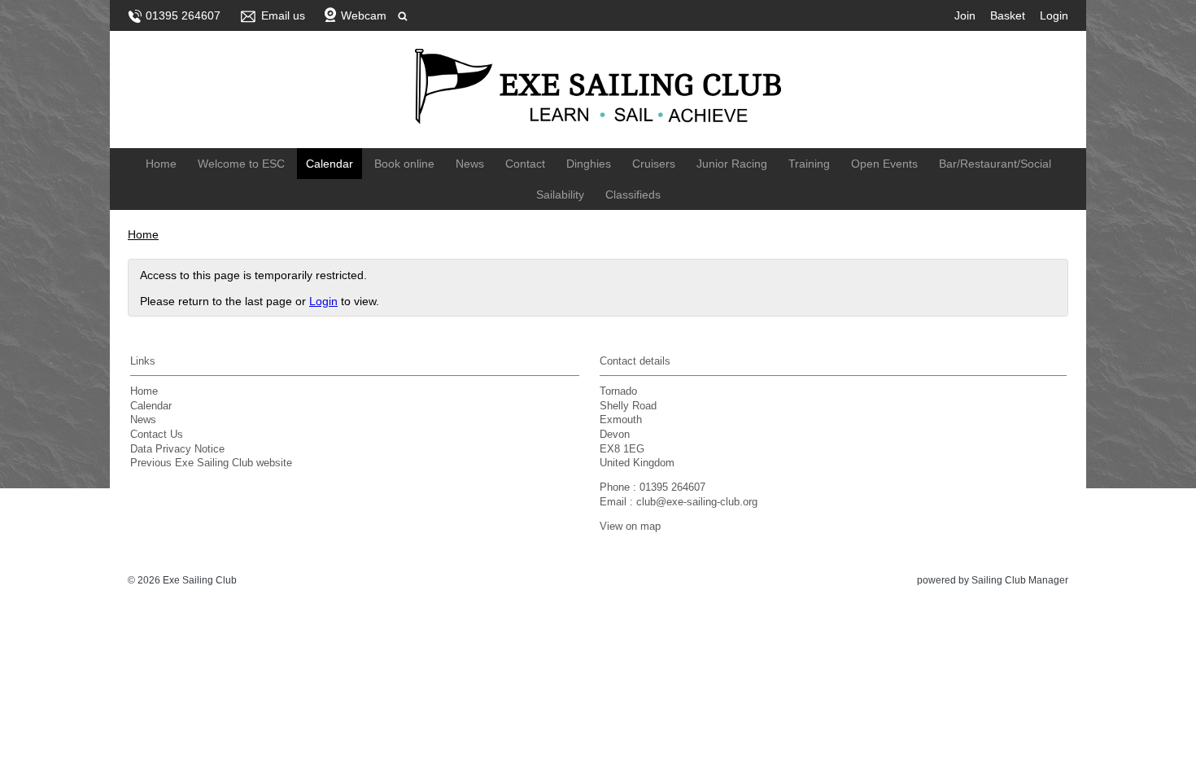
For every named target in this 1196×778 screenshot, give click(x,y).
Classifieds (633, 194)
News (470, 163)
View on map (630, 526)
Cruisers (653, 163)
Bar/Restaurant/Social (995, 163)
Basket (1007, 15)
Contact (525, 163)
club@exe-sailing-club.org (696, 502)
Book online (404, 163)
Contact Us (156, 434)
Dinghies (588, 163)
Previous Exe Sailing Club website (211, 463)
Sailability (560, 194)
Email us (283, 15)
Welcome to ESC (241, 163)
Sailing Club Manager (1019, 580)
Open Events (884, 163)
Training (809, 163)
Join (965, 15)
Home (161, 163)
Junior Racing (731, 163)
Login (1054, 15)
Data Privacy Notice (177, 449)
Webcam (363, 15)
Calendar (329, 163)
